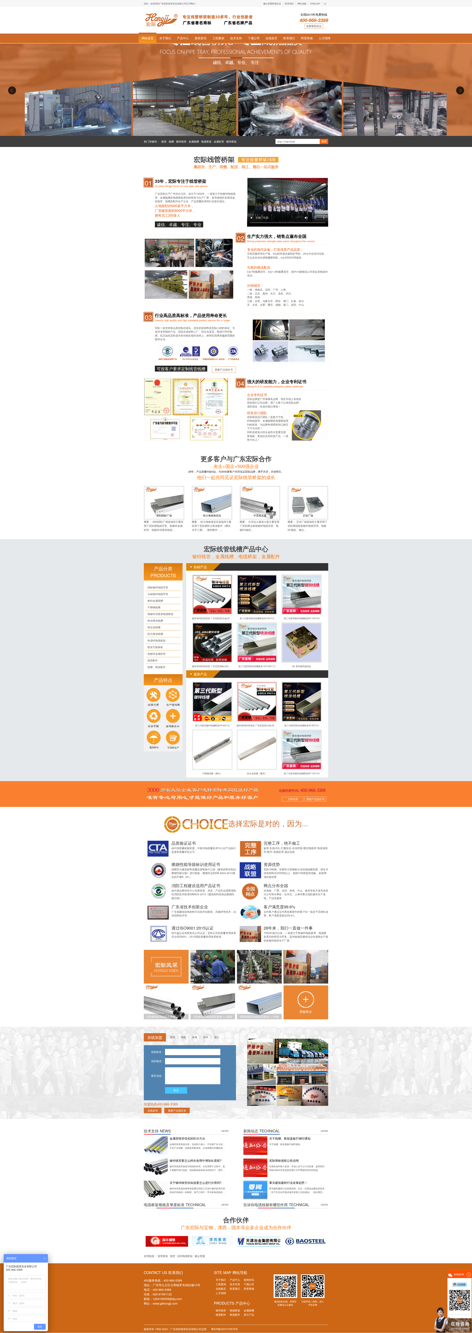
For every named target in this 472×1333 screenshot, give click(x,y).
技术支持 (236, 38)
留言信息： (157, 1075)
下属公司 (254, 38)
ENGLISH (315, 3)
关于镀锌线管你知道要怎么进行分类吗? (195, 1183)
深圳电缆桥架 (185, 1256)
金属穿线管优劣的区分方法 (187, 1138)
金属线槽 (194, 141)
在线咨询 (153, 1110)
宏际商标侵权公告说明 (284, 1160)
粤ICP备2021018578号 (224, 1329)
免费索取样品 (314, 26)
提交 (176, 1090)
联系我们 (289, 38)
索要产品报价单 (177, 1110)
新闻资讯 (200, 38)
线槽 (171, 141)
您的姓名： (157, 1052)
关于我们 (165, 38)
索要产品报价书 (224, 369)
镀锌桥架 (231, 141)
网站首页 (147, 38)
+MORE (225, 1130)
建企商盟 (200, 1256)
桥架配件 (235, 1314)
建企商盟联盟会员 (272, 3)
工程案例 (218, 38)
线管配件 (221, 1314)
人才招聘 (324, 38)
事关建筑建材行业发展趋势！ (288, 1183)
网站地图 (302, 3)
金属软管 (219, 141)
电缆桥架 (206, 141)
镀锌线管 (181, 141)
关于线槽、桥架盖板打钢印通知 (289, 1138)
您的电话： (157, 1061)
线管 (163, 141)
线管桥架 (163, 1256)
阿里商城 (307, 38)
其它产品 (249, 1314)
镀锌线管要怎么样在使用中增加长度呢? (195, 1160)
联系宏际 (289, 3)
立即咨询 (293, 799)
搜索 (324, 141)
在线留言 (271, 38)
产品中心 (183, 38)
